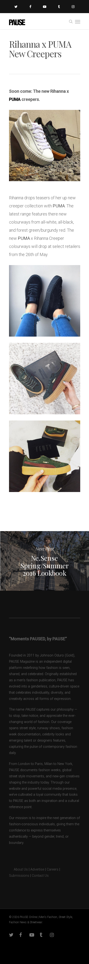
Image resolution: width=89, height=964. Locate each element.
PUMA (15, 99)
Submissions (19, 876)
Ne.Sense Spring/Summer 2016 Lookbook (44, 561)
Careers (52, 869)
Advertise (37, 869)
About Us (18, 869)
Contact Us (40, 876)
